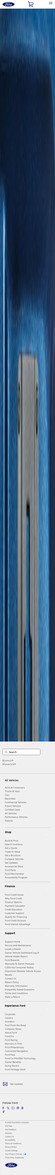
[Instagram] (18, 1108)
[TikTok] (3, 1111)
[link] (8, 1126)
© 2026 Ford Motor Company (17, 1122)
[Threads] (22, 1108)
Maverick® (9, 764)
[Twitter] (8, 1108)
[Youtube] (13, 1108)
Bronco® (8, 760)
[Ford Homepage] (11, 1167)
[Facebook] (3, 1108)
